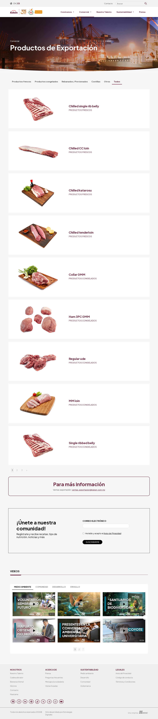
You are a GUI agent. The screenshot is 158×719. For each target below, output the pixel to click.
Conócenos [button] (66, 12)
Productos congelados (46, 81)
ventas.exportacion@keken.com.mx (88, 490)
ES (18, 3)
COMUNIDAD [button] (41, 587)
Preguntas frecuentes (54, 677)
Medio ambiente (87, 673)
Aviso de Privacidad (112, 533)
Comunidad (85, 682)
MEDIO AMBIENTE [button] (22, 587)
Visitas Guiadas (51, 686)
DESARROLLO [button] (59, 587)
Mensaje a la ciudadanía (54, 682)
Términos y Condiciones (125, 682)
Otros (107, 81)
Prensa (142, 12)
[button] (12, 617)
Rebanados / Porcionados (75, 81)
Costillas (95, 81)
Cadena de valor (16, 677)
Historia (13, 686)
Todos (117, 81)
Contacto (108, 3)
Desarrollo (84, 677)
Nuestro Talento (104, 12)
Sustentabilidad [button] (124, 12)
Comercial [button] (84, 12)
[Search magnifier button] (146, 3)
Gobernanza (85, 686)
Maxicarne (14, 694)
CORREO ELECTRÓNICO (94, 521)
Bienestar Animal (17, 682)
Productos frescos (21, 81)
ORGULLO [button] (75, 587)
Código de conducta (124, 677)
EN (14, 3)
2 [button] (79, 649)
